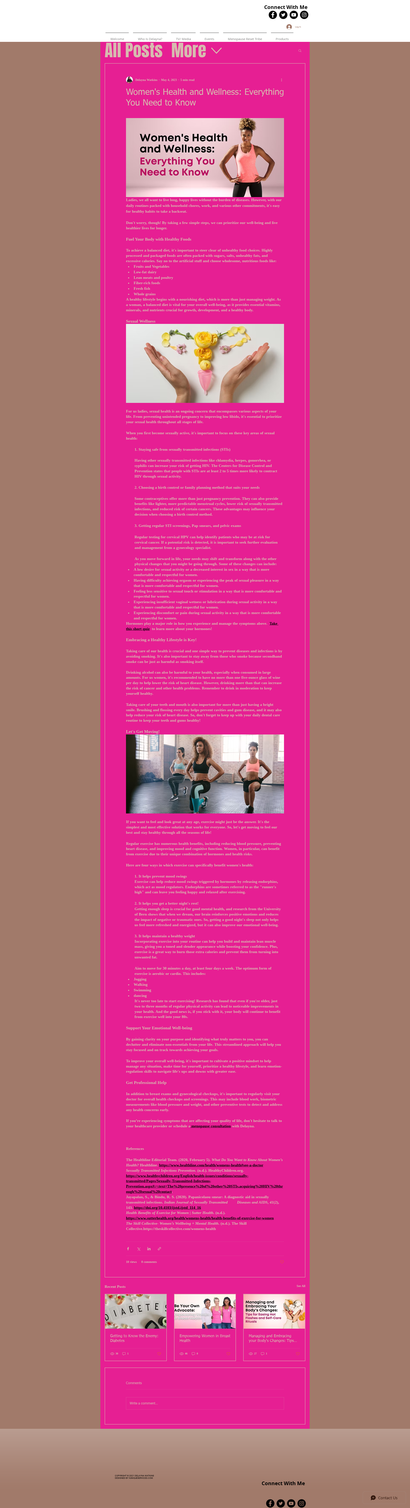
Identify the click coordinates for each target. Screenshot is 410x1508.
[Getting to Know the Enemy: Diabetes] (135, 1311)
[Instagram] (304, 15)
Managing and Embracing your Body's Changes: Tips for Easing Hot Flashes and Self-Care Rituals (271, 1338)
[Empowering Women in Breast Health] (205, 1311)
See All (301, 1286)
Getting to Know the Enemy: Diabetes (134, 1338)
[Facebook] (273, 15)
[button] (300, 50)
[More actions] (281, 79)
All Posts (134, 50)
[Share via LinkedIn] (149, 1249)
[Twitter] (283, 15)
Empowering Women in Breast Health (205, 1338)
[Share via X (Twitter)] (138, 1249)
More (188, 50)
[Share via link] (159, 1249)
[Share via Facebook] (128, 1249)
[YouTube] (294, 15)
